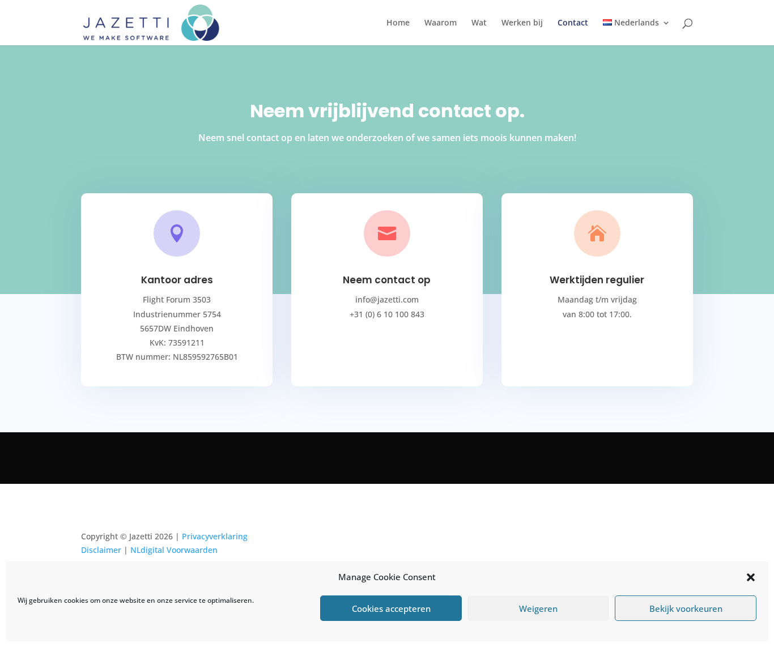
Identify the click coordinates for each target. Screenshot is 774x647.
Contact (573, 23)
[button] (750, 577)
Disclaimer (101, 549)
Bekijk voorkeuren (685, 608)
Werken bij (522, 23)
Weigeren (538, 608)
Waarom (440, 23)
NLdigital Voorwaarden (174, 549)
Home (398, 23)
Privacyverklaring (215, 536)
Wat (479, 23)
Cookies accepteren (391, 608)
